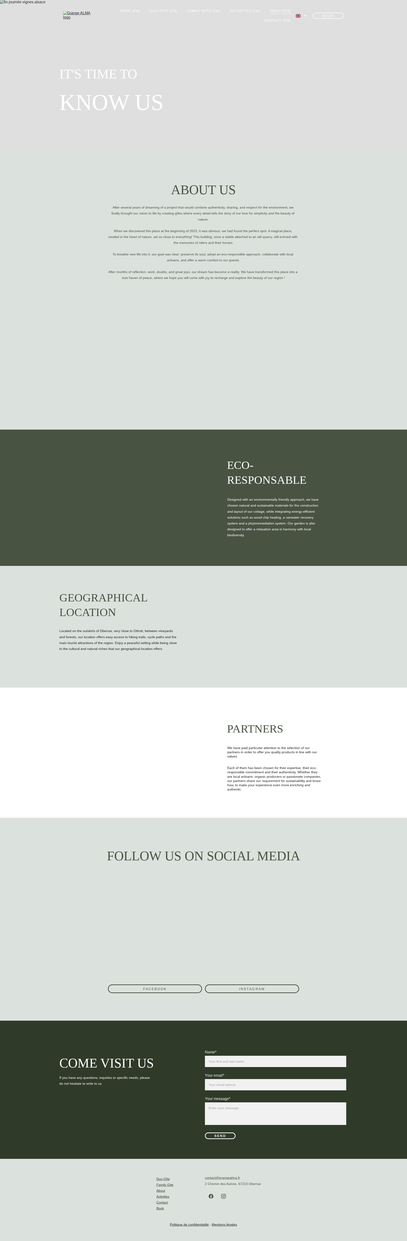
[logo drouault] (179, 730)
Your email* (214, 1075)
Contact (162, 1202)
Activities (162, 1196)
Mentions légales (224, 1224)
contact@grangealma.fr (222, 1178)
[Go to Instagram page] (223, 1196)
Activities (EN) (245, 11)
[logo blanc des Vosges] (126, 730)
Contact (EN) (277, 20)
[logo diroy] (84, 730)
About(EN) (280, 11)
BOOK (328, 16)
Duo (159, 1179)
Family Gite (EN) (203, 11)
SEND (220, 1136)
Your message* (217, 1099)
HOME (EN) (130, 11)
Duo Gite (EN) (164, 11)
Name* (210, 1052)
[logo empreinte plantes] (84, 773)
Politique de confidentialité (189, 1224)
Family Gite (164, 1185)
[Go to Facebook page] (211, 1196)
